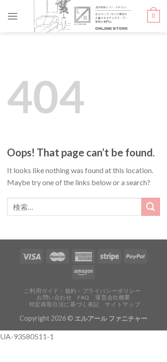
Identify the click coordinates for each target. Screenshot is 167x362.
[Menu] (12, 16)
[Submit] (150, 207)
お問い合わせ (54, 297)
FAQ (83, 297)
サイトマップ (122, 304)
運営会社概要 (112, 297)
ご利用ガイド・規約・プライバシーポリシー (82, 290)
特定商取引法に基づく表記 (64, 304)
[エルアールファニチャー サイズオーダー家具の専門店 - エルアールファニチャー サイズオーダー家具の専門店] (82, 16)
